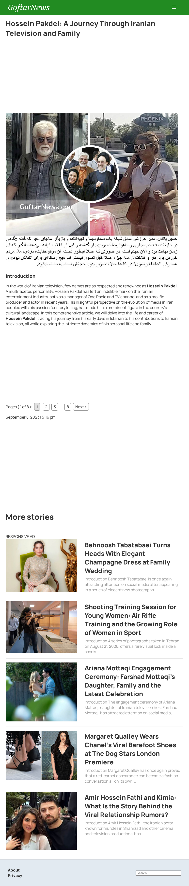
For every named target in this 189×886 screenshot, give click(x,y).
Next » (81, 406)
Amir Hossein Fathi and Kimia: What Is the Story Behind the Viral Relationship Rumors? (130, 806)
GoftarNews (29, 7)
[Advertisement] (92, 76)
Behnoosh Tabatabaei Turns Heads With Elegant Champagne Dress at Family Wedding (128, 558)
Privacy (15, 875)
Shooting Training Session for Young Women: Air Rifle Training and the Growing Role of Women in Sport (131, 620)
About (14, 870)
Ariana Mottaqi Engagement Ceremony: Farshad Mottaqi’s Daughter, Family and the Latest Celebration (130, 681)
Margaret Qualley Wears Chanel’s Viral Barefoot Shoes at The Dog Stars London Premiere (130, 749)
